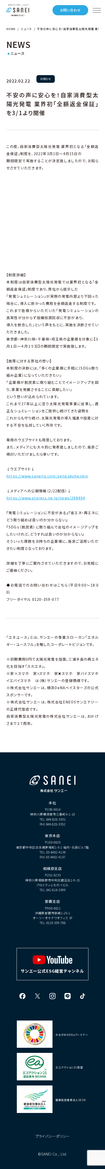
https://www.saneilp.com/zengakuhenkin (47, 476)
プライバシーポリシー (52, 1136)
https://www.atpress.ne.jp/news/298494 (45, 497)
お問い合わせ (70, 10)
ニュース (26, 29)
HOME (11, 29)
